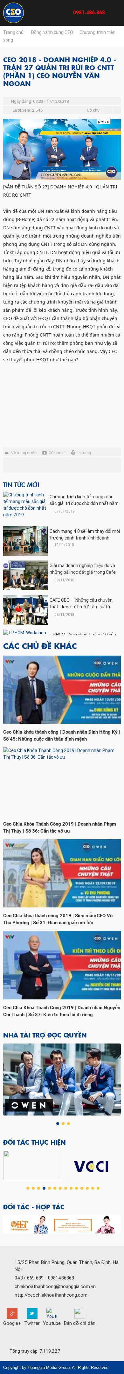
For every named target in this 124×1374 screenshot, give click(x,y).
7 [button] (60, 1188)
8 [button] (65, 1188)
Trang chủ (13, 32)
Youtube (52, 1323)
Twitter (32, 1323)
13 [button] (92, 1188)
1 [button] (57, 1123)
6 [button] (54, 1188)
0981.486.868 (89, 12)
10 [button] (76, 1188)
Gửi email (57, 453)
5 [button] (49, 1188)
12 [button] (87, 1188)
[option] (62, 1080)
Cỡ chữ (93, 110)
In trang (84, 453)
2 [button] (63, 1123)
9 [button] (71, 1188)
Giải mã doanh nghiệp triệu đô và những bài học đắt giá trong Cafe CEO (83, 572)
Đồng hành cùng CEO (52, 32)
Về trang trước (24, 453)
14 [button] (98, 1188)
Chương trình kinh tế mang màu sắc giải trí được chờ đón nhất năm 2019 (84, 503)
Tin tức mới (21, 484)
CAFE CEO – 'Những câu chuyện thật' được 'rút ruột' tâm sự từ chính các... (81, 607)
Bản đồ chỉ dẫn (79, 1323)
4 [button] (44, 1188)
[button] (8, 1224)
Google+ (12, 1323)
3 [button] (68, 1123)
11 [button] (81, 1188)
